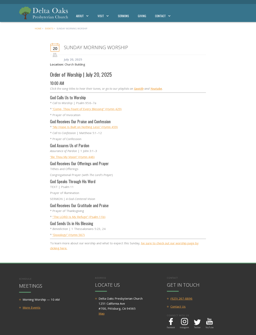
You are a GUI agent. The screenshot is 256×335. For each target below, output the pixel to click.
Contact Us (178, 306)
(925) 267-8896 (181, 298)
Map (102, 313)
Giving (142, 16)
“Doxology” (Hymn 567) (68, 235)
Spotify (139, 88)
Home (38, 28)
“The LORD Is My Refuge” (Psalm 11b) (78, 217)
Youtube (156, 88)
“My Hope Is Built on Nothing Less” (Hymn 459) (85, 127)
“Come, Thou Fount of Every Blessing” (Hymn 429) (87, 109)
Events (49, 28)
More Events (31, 307)
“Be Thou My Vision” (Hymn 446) (72, 157)
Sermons (123, 16)
